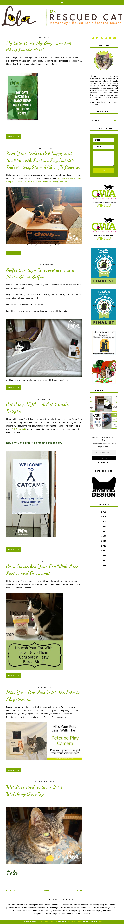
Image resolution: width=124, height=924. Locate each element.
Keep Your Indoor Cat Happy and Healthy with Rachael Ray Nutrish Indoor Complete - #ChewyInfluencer (43, 160)
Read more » (13, 136)
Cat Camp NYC (19, 429)
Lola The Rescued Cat (46, 922)
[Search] (115, 120)
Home (46, 891)
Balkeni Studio (75, 922)
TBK (100, 922)
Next (79, 891)
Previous (10, 891)
